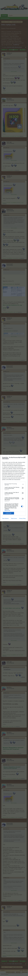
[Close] (25, 457)
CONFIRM (8, 513)
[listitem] (14, 484)
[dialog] (14, 488)
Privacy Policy (22, 518)
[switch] (22, 488)
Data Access (14, 518)
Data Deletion (5, 518)
